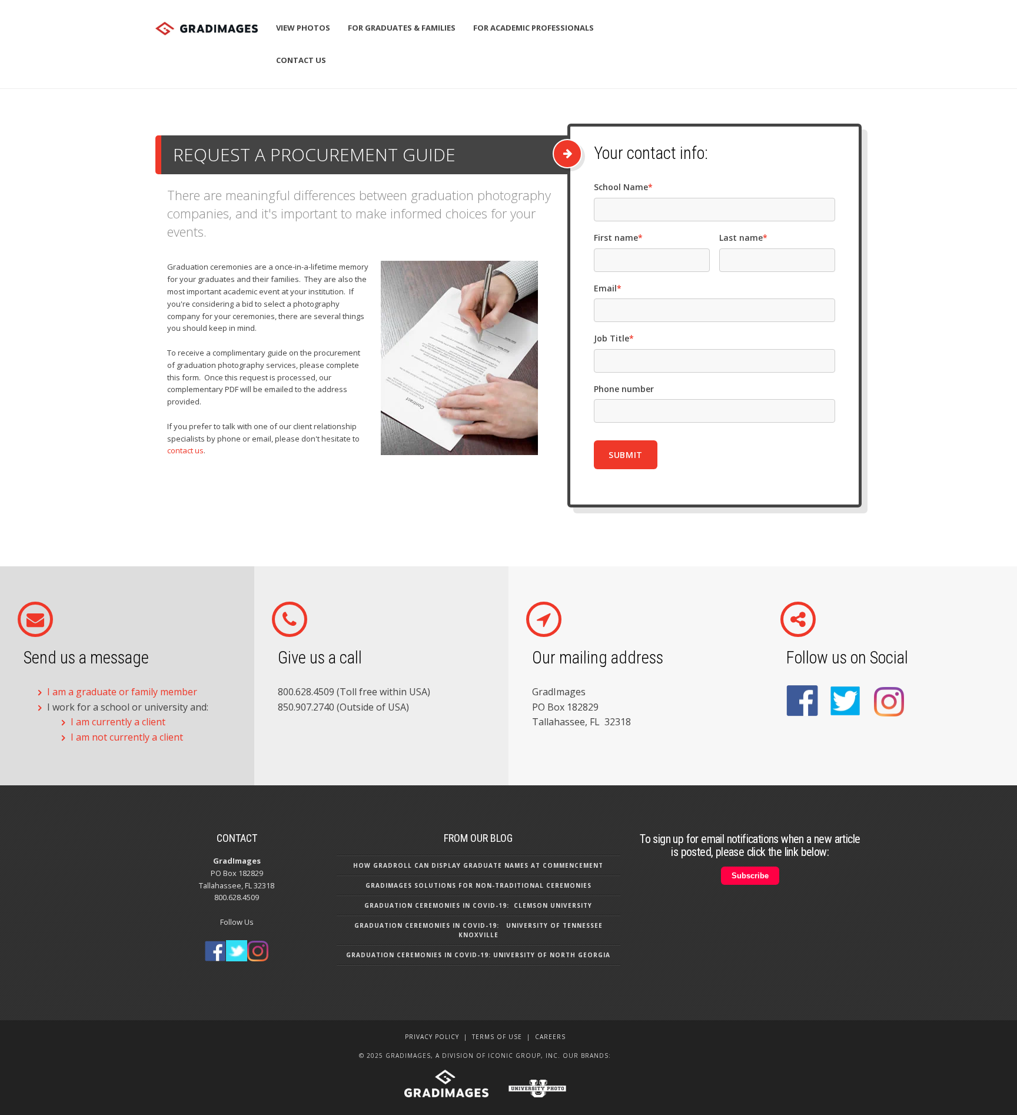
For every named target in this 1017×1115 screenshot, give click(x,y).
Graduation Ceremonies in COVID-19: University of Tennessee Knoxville (478, 930)
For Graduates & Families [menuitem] (402, 27)
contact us (185, 450)
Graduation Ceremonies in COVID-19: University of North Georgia (478, 955)
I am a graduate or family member (122, 691)
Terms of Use (497, 1037)
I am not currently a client (127, 737)
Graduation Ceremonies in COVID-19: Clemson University (478, 905)
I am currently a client (118, 721)
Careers (550, 1037)
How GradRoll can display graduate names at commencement (478, 865)
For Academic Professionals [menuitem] (533, 27)
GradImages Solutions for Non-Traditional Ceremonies (478, 885)
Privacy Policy (432, 1037)
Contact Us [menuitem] (301, 60)
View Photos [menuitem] (303, 27)
